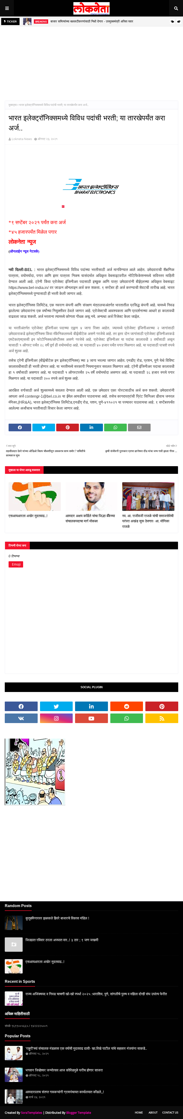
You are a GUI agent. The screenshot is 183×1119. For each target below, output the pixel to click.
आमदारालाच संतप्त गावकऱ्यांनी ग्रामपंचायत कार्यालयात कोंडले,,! (64, 1092)
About (153, 1112)
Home (139, 1112)
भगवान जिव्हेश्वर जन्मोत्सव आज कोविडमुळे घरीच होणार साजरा (64, 1070)
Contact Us (170, 1112)
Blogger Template (78, 1112)
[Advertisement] (91, 60)
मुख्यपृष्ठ (13, 105)
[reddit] (126, 706)
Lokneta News (22, 139)
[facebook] (21, 706)
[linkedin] (91, 706)
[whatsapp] (126, 718)
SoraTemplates (31, 1112)
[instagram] (56, 718)
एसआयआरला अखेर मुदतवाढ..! (28, 516)
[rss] (161, 718)
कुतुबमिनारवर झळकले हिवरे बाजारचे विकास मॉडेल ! (57, 918)
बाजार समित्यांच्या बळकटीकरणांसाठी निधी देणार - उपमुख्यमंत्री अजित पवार (92, 21)
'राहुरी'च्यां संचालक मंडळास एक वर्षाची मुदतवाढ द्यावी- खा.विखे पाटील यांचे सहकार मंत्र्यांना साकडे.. (86, 1048)
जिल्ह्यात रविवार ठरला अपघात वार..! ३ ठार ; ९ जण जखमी (61, 940)
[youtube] (91, 718)
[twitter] (56, 706)
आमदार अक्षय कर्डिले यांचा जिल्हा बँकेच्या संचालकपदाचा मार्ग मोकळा (90, 518)
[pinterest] (161, 706)
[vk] (21, 718)
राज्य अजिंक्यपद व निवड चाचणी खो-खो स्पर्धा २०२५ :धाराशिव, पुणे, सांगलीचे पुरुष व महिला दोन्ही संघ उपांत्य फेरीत (96, 994)
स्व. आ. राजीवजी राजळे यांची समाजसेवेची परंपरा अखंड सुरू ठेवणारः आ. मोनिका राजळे (147, 521)
